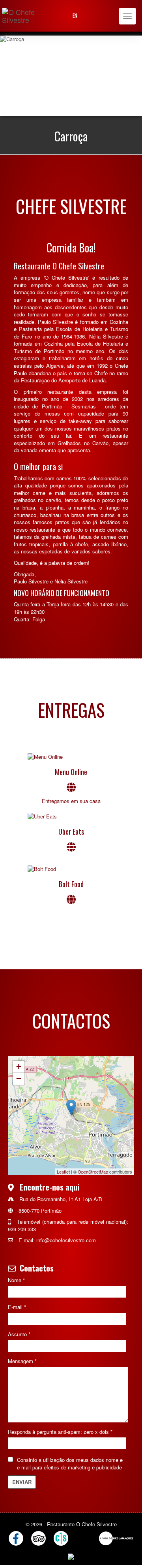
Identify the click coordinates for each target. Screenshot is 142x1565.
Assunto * (19, 1334)
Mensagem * (22, 1361)
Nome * (16, 1280)
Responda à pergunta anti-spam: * (60, 1431)
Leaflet (63, 1171)
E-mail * (17, 1307)
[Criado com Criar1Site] (61, 1538)
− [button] (18, 1078)
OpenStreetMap (93, 1171)
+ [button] (18, 1067)
